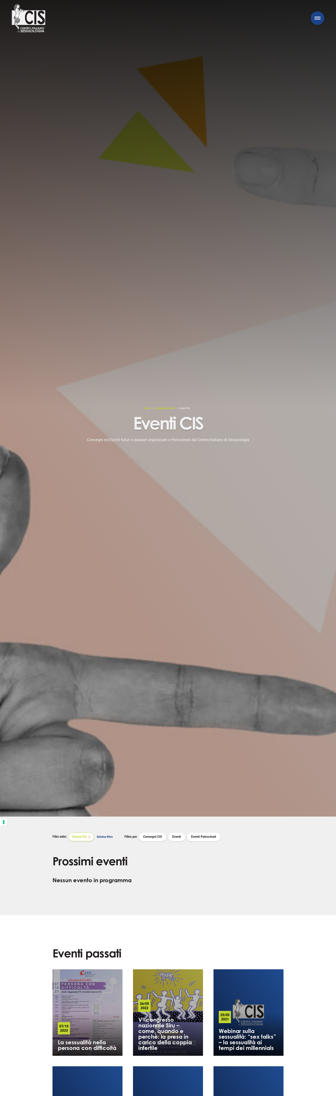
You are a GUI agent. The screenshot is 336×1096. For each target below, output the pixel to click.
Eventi (176, 837)
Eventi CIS (79, 837)
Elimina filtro (105, 836)
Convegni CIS (152, 837)
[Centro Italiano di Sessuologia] (28, 18)
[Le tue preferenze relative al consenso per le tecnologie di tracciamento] (3, 822)
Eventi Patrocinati (203, 837)
